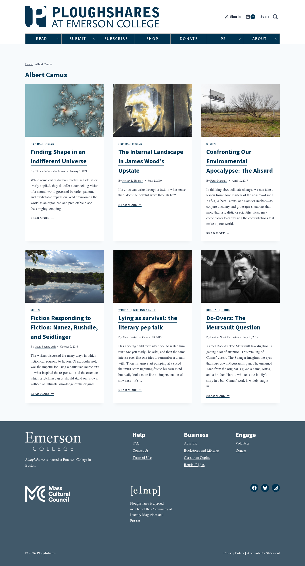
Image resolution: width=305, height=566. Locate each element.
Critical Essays (42, 144)
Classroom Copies (197, 457)
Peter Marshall (218, 180)
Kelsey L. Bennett (132, 180)
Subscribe (116, 38)
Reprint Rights (194, 464)
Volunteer (242, 443)
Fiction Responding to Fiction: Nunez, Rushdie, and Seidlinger (64, 327)
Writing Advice (144, 310)
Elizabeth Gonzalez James (50, 171)
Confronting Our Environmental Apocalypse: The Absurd (239, 161)
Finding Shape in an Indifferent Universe (59, 156)
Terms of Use (142, 457)
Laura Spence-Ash (45, 346)
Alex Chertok (130, 337)
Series (210, 144)
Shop (152, 38)
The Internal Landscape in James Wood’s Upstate (150, 161)
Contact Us (140, 450)
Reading (212, 310)
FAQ (136, 443)
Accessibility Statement (263, 553)
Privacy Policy (234, 553)
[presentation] (64, 110)
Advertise (190, 443)
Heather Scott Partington (224, 337)
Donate (189, 38)
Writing (124, 310)
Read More (42, 218)
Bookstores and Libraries (201, 450)
